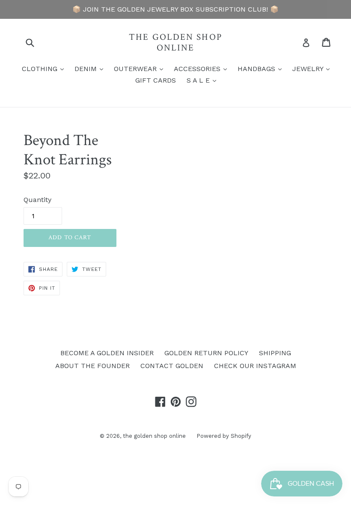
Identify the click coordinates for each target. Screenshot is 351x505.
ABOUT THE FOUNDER (92, 366)
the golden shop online (175, 42)
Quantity (37, 200)
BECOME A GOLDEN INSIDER (107, 353)
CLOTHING (45, 68)
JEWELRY (313, 68)
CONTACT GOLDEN (171, 366)
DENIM (90, 68)
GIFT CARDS (155, 80)
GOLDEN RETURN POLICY (206, 353)
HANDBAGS (262, 68)
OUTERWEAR (140, 68)
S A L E (203, 80)
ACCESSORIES (202, 68)
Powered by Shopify (223, 436)
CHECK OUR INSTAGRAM (255, 366)
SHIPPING (275, 353)
